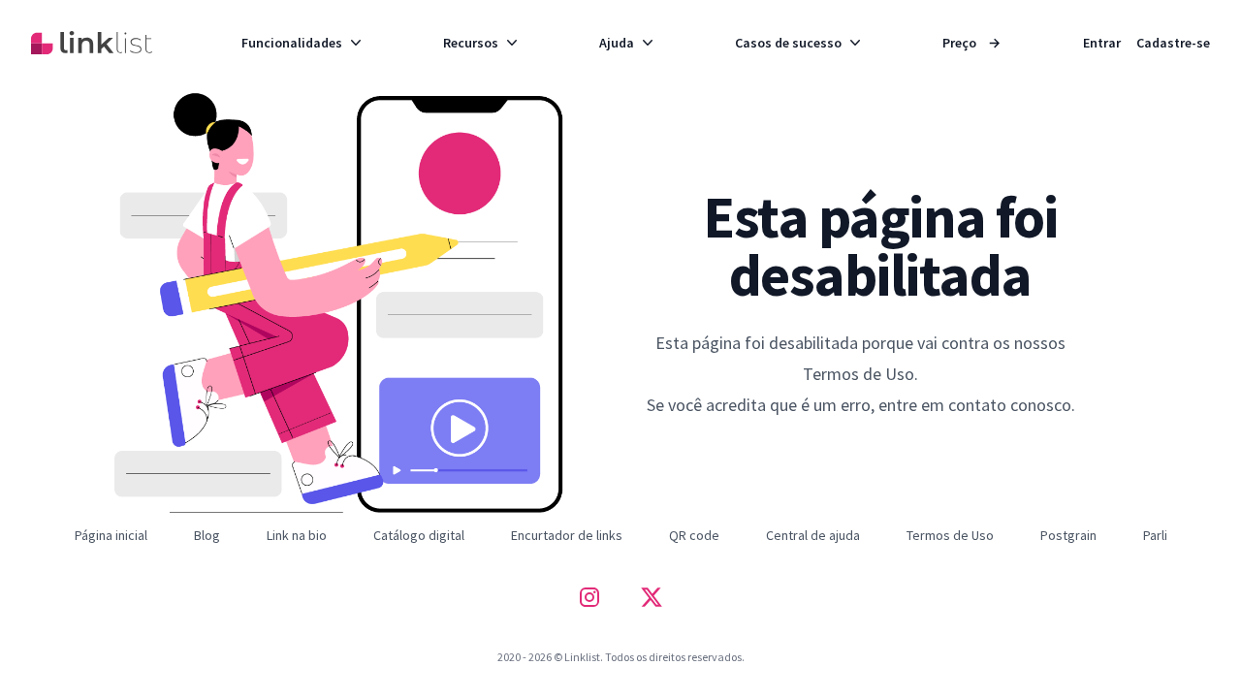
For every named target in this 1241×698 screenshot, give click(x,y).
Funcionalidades (291, 42)
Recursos (470, 42)
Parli (1155, 535)
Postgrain (1068, 535)
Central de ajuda (813, 535)
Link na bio (297, 535)
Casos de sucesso (788, 42)
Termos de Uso (950, 535)
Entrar (1102, 42)
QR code (694, 535)
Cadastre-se (1173, 42)
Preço (971, 42)
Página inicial (111, 535)
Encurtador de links (566, 535)
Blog (207, 535)
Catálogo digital (418, 535)
